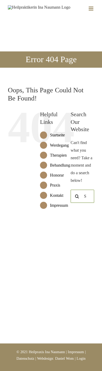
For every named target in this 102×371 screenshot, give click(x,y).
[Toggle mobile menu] (91, 8)
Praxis (55, 185)
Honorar (57, 175)
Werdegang (59, 145)
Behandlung (60, 165)
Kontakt (56, 195)
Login (81, 359)
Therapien (58, 155)
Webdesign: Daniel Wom (55, 359)
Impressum (59, 205)
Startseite (57, 135)
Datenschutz (25, 359)
